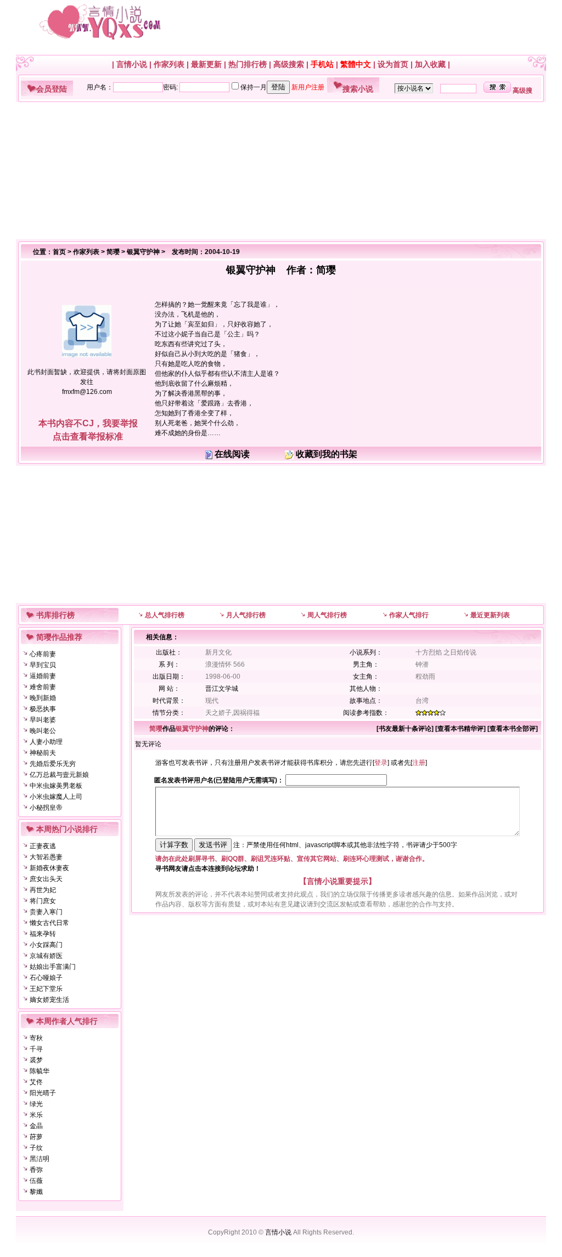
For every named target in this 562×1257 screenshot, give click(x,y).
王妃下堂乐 (46, 989)
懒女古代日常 (49, 923)
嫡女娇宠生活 (49, 1000)
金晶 (36, 1126)
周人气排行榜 (327, 615)
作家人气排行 (409, 615)
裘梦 (36, 1060)
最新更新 (206, 64)
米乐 (36, 1115)
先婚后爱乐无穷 (53, 764)
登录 (380, 762)
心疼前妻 (43, 654)
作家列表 (169, 64)
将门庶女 (43, 901)
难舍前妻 (43, 687)
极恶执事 (43, 709)
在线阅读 (232, 454)
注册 (418, 762)
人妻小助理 (46, 742)
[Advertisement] (276, 170)
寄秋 (36, 1038)
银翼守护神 (143, 252)
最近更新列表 (490, 615)
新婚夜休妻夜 (49, 868)
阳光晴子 (43, 1093)
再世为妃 (43, 890)
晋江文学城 (221, 688)
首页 (59, 252)
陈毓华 (39, 1071)
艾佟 (36, 1082)
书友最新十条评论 (405, 728)
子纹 (36, 1148)
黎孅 (36, 1192)
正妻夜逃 (43, 846)
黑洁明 (39, 1159)
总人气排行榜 (164, 615)
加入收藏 (430, 64)
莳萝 (36, 1137)
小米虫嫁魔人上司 (56, 797)
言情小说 (131, 64)
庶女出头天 (46, 879)
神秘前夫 (43, 753)
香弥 (36, 1170)
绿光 (36, 1104)
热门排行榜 (247, 64)
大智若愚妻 (46, 857)
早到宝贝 (43, 665)
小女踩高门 (46, 945)
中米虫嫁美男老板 (56, 786)
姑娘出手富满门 (53, 967)
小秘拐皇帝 (46, 807)
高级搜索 (288, 64)
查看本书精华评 (460, 728)
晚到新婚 (43, 698)
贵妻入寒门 (46, 912)
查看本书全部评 (513, 728)
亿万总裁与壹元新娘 (59, 775)
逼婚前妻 (43, 676)
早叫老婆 (43, 720)
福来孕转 (43, 934)
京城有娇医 (46, 956)
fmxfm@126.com (87, 392)
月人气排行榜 (246, 615)
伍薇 (36, 1181)
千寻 (36, 1049)
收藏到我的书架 (326, 454)
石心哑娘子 (46, 978)
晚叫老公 (43, 731)
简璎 (113, 252)
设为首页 (393, 64)
